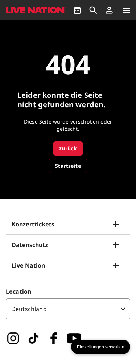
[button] (109, 10)
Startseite (68, 165)
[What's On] (77, 10)
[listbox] (68, 309)
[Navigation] (126, 10)
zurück (68, 148)
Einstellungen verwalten (100, 346)
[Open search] (93, 10)
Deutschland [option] (29, 309)
